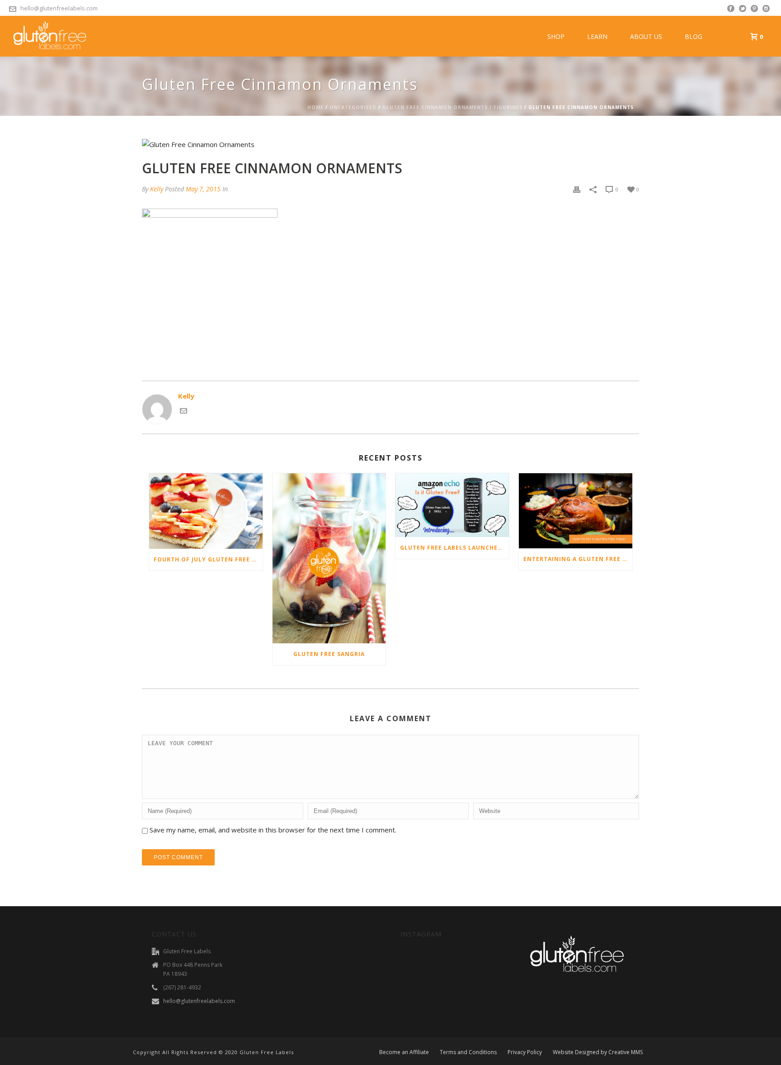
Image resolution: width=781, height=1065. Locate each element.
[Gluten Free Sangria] (329, 558)
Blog (693, 36)
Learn (597, 36)
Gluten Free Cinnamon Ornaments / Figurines (452, 107)
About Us (646, 36)
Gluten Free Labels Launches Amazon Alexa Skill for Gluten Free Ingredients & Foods (454, 548)
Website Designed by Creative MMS (598, 1052)
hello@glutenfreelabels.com (59, 8)
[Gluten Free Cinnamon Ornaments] (390, 144)
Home (315, 107)
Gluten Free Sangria (329, 654)
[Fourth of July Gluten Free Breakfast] (206, 511)
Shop (556, 36)
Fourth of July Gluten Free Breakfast (208, 559)
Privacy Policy (525, 1052)
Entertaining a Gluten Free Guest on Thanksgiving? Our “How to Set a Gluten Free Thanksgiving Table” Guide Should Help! (577, 559)
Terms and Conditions (468, 1052)
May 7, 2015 (203, 189)
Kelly (156, 189)
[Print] (576, 189)
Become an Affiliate (404, 1052)
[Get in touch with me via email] (183, 411)
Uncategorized (352, 107)
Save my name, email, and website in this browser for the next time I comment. (273, 829)
